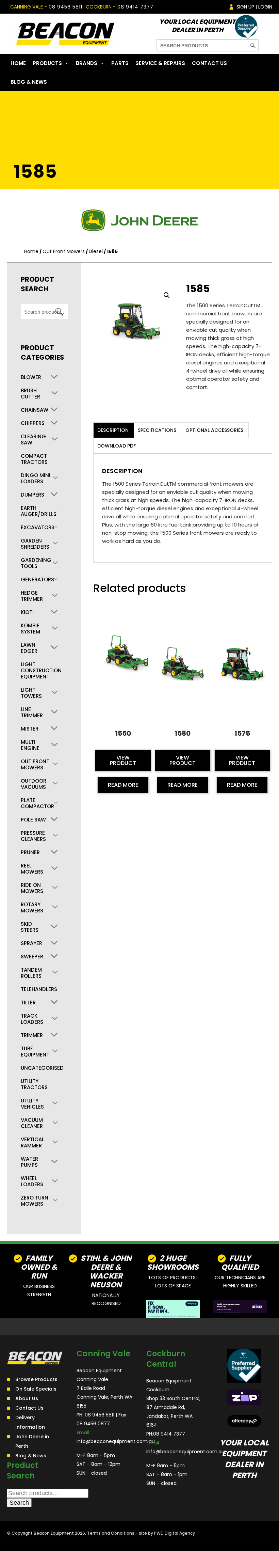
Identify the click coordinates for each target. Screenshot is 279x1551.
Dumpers (32, 495)
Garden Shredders (35, 544)
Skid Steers (29, 927)
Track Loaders (32, 1019)
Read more (123, 785)
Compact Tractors (34, 459)
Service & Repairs (160, 63)
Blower (31, 377)
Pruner (30, 852)
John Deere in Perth (32, 1441)
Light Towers (31, 693)
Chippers (33, 423)
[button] (167, 295)
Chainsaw (34, 410)
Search (59, 311)
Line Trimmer (32, 712)
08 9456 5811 (65, 6)
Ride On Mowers (32, 888)
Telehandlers (39, 989)
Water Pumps (29, 1162)
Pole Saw (33, 820)
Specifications (157, 430)
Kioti (27, 612)
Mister (29, 729)
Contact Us (209, 63)
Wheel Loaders (32, 1181)
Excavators (37, 527)
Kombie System (30, 629)
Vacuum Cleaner (32, 1123)
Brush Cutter (30, 394)
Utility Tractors (34, 1084)
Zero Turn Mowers (34, 1201)
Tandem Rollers (31, 973)
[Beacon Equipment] (65, 34)
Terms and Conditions (110, 1533)
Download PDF (116, 445)
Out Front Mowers (64, 251)
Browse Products (36, 1379)
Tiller (28, 1003)
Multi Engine (30, 745)
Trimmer (32, 1035)
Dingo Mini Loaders (35, 478)
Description (113, 430)
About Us (26, 1398)
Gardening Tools (36, 563)
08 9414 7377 (135, 6)
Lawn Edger (29, 648)
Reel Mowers (32, 869)
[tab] (113, 430)
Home (18, 63)
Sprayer (31, 943)
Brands (86, 63)
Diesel (96, 251)
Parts (120, 63)
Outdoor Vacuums (33, 784)
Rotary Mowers (32, 908)
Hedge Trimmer (32, 596)
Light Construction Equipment (41, 670)
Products (47, 63)
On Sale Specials (35, 1388)
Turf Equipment (35, 1052)
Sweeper (32, 957)
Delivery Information (30, 1422)
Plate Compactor (37, 803)
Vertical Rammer (32, 1143)
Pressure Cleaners (33, 836)
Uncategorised (42, 1068)
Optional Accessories (214, 430)
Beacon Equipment (54, 1533)
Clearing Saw (33, 440)
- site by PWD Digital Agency (165, 1533)
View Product (123, 760)
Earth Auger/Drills (38, 511)
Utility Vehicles (32, 1104)
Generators (37, 580)
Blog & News (29, 81)
